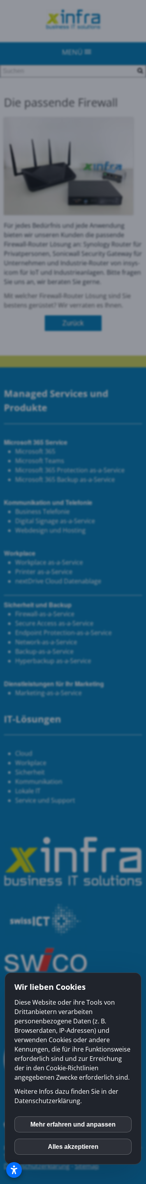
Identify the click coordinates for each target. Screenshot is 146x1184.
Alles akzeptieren (73, 1146)
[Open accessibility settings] (14, 1170)
